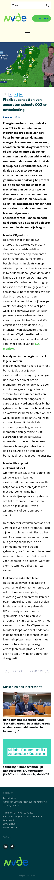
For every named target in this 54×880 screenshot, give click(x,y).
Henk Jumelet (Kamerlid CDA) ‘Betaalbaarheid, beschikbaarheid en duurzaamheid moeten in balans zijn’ (27, 714)
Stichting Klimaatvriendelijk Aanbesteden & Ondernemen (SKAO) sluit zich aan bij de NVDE (27, 759)
